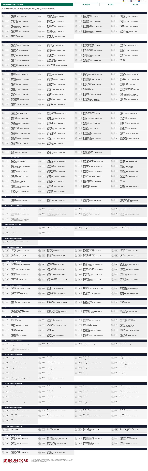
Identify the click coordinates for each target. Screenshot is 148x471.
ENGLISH (134, 1)
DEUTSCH (127, 1)
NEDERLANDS (143, 1)
